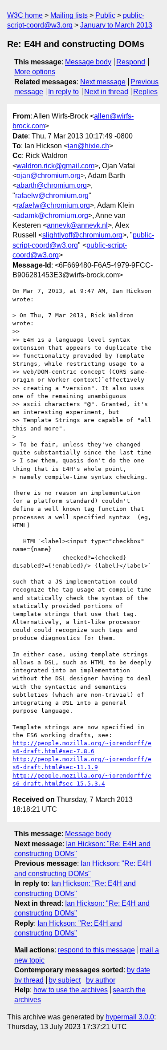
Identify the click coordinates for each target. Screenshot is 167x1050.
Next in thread (106, 91)
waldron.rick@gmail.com (55, 166)
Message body (88, 62)
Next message (103, 82)
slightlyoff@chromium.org (82, 235)
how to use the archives (70, 990)
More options (34, 71)
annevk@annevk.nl (77, 225)
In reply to (63, 91)
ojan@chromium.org (48, 175)
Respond (130, 62)
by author (100, 980)
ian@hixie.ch (88, 146)
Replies (145, 91)
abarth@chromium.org (51, 185)
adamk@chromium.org (52, 215)
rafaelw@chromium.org (52, 195)
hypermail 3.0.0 (130, 1017)
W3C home (25, 15)
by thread (29, 980)
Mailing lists (69, 15)
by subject (65, 980)
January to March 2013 (116, 25)
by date (138, 970)
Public (105, 15)
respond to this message (96, 950)
